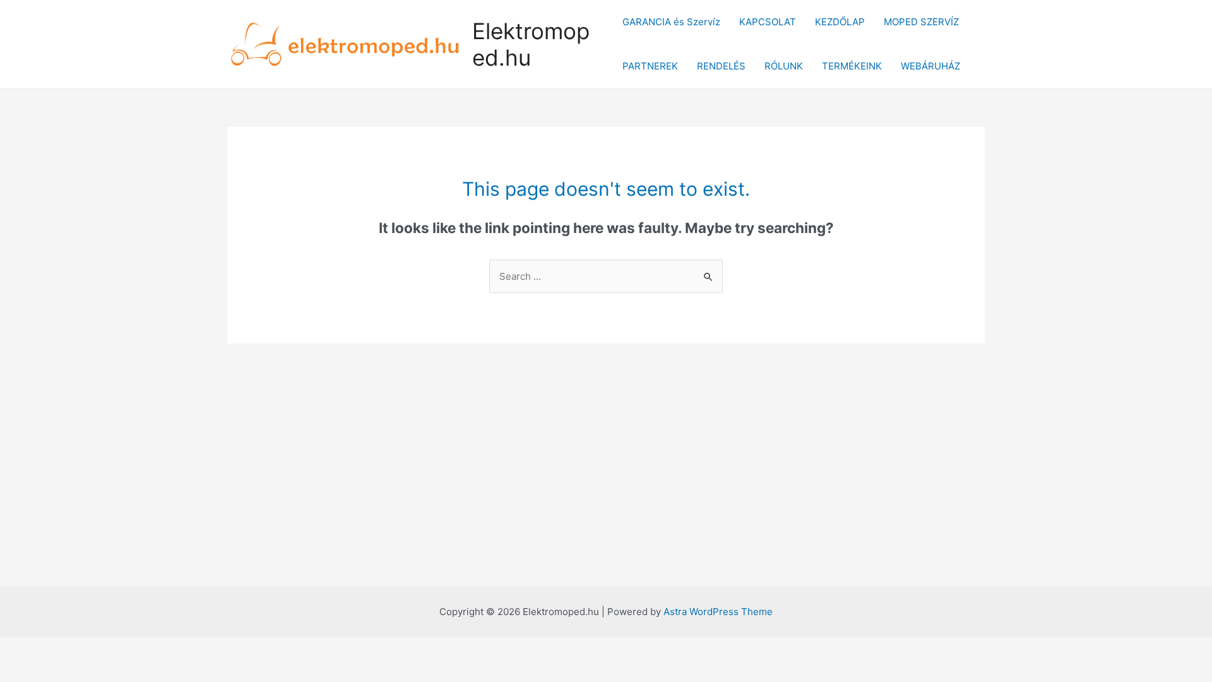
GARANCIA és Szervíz (671, 22)
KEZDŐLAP (840, 22)
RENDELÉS (721, 66)
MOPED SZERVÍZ (921, 22)
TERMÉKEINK (852, 66)
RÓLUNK (783, 66)
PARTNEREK (650, 66)
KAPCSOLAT (767, 22)
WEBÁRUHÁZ (930, 66)
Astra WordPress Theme (718, 612)
